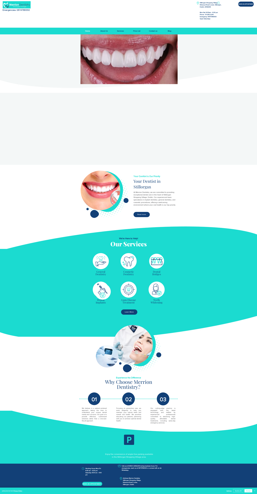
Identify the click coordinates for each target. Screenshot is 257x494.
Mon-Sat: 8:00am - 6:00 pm (209, 12)
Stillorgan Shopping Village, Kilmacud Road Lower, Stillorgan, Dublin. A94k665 (210, 5)
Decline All (238, 491)
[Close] (254, 490)
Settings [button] (229, 491)
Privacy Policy (17, 491)
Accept (248, 491)
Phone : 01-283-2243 (207, 14)
